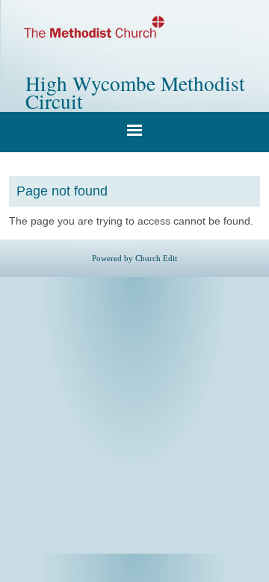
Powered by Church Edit (134, 258)
